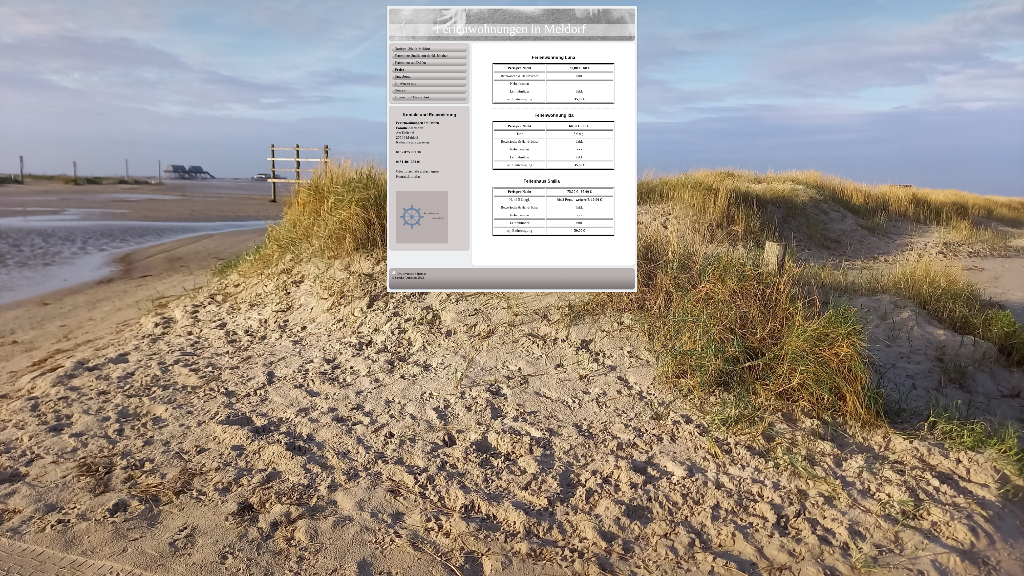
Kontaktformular (408, 176)
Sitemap (421, 273)
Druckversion (406, 273)
